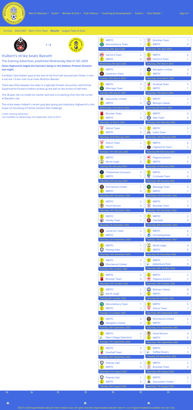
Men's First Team (38, 30)
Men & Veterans (38, 13)
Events (139, 13)
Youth (54, 13)
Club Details (153, 13)
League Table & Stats (73, 30)
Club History (91, 13)
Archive (8, 30)
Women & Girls (70, 13)
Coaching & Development (116, 13)
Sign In (184, 13)
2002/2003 (20, 30)
